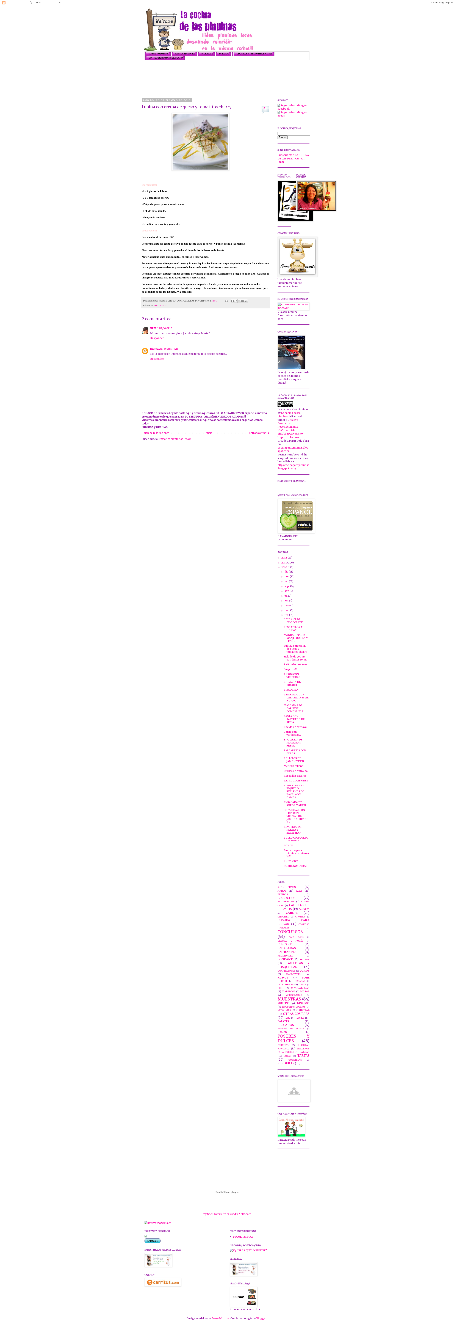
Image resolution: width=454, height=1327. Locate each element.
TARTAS (303, 1056)
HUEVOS (283, 977)
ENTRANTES (287, 952)
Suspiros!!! (290, 669)
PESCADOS (160, 305)
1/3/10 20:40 (171, 349)
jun (286, 600)
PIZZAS (282, 1032)
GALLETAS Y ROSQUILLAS (293, 965)
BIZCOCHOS (286, 898)
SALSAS (304, 1052)
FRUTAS (304, 959)
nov (287, 576)
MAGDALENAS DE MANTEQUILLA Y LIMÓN (296, 638)
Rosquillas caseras (295, 775)
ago (287, 591)
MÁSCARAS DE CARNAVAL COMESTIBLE (293, 708)
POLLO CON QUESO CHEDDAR (296, 839)
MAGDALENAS (300, 987)
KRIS (153, 328)
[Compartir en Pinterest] (246, 301)
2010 (284, 567)
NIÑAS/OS (303, 1003)
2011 (284, 562)
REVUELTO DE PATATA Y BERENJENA (292, 829)
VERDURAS (286, 1063)
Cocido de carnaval (295, 727)
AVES (299, 890)
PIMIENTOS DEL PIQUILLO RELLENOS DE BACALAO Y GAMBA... (294, 791)
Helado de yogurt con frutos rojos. (295, 658)
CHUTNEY (300, 917)
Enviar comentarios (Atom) (175, 439)
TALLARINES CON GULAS (295, 752)
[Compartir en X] (239, 301)
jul (286, 595)
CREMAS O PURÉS (290, 940)
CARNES (292, 913)
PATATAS (283, 1021)
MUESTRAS (289, 999)
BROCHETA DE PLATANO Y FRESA (293, 742)
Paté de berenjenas (295, 664)
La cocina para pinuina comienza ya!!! (296, 853)
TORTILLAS (295, 1059)
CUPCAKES (286, 944)
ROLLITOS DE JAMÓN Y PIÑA (294, 760)
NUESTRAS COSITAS (294, 1006)
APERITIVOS (287, 887)
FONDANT (285, 959)
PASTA (300, 1017)
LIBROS (302, 984)
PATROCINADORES (296, 780)
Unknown (156, 349)
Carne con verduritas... (292, 733)
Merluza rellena (293, 766)
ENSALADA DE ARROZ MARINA (295, 804)
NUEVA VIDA (284, 1010)
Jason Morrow (220, 1318)
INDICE (288, 845)
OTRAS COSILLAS (296, 1014)
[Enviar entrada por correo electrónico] (226, 300)
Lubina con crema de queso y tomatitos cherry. (295, 648)
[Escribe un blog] (236, 301)
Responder (157, 338)
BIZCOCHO (291, 689)
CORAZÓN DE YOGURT (292, 683)
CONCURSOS (290, 931)
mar (287, 610)
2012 (284, 557)
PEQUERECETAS (243, 1236)
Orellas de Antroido (296, 771)
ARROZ (282, 890)
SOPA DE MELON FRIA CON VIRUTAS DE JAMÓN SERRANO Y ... (296, 815)
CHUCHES (283, 916)
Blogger (261, 1318)
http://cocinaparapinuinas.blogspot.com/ (293, 466)
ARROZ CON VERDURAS (292, 676)
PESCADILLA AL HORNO (294, 629)
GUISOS (304, 970)
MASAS (304, 991)
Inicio (208, 433)
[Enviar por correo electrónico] (232, 301)
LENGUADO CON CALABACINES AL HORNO (296, 697)
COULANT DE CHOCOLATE (293, 621)
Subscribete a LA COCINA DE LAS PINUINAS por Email (293, 158)
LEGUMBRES (286, 984)
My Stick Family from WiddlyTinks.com (227, 1214)
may (287, 605)
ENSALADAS (287, 948)
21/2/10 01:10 (164, 328)
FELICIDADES (285, 955)
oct (286, 581)
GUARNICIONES (286, 970)
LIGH (280, 988)
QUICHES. (283, 1045)
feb (286, 615)
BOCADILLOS (286, 901)
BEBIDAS (283, 894)
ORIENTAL (302, 1010)
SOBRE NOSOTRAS (295, 865)
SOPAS (287, 1056)
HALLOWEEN (293, 974)
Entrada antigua (259, 433)
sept (287, 586)
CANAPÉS (304, 909)
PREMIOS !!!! (291, 861)
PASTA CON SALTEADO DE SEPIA (294, 719)
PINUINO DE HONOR (291, 1028)
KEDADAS (300, 981)
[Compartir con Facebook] (242, 301)
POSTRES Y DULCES (293, 1038)
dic (286, 571)
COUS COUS (296, 937)
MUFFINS (283, 1003)
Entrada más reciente (156, 433)
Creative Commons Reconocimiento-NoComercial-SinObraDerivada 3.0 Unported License (290, 428)
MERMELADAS (294, 995)
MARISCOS (289, 991)
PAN (287, 1017)
